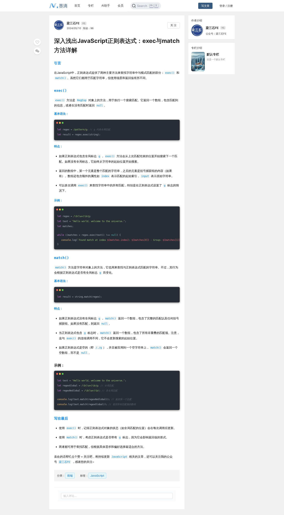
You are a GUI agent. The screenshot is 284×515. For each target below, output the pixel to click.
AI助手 (105, 5)
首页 (77, 5)
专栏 (91, 5)
